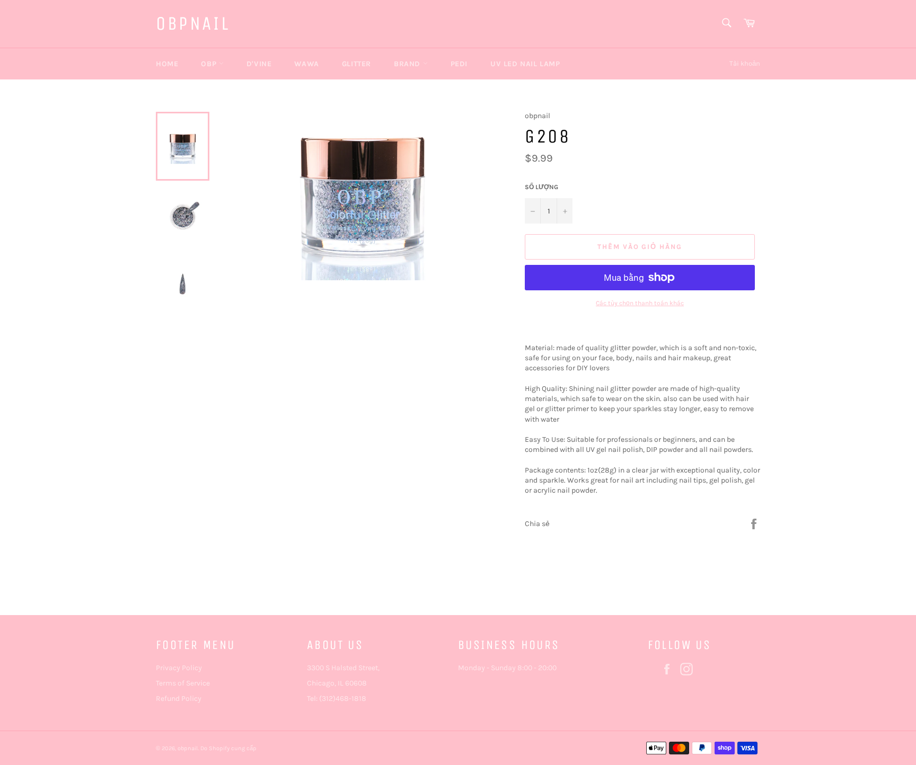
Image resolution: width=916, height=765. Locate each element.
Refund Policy (178, 698)
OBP (209, 63)
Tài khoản (744, 63)
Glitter (356, 63)
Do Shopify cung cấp (228, 748)
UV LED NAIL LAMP (525, 63)
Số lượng (541, 187)
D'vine (259, 63)
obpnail (193, 23)
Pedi (459, 63)
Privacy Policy (179, 667)
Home (167, 63)
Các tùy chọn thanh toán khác (640, 303)
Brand (408, 63)
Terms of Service (183, 683)
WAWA (306, 63)
